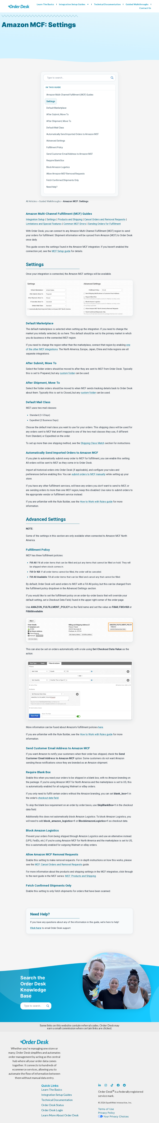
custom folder (67, 373)
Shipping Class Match (92, 443)
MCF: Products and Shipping (80, 876)
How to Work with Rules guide (96, 501)
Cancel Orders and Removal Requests (104, 219)
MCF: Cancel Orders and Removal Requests (58, 864)
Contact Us (145, 8)
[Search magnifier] (112, 78)
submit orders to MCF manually (88, 474)
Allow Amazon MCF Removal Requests (65, 173)
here (100, 727)
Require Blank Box (55, 160)
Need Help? (51, 187)
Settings (50, 101)
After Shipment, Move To (58, 121)
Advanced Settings (55, 140)
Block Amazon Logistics (58, 167)
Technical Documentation (107, 4)
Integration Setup (35, 219)
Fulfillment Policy (54, 147)
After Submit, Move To (57, 114)
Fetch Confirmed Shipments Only (62, 180)
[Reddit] (124, 1085)
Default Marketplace (56, 108)
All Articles (31, 201)
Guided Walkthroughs (137, 4)
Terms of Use (106, 1109)
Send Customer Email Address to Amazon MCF (69, 154)
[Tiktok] (112, 1085)
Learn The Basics (45, 4)
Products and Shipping (70, 219)
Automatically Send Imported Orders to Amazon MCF (72, 134)
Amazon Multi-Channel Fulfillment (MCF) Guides (69, 94)
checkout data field (48, 798)
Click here (35, 928)
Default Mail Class (55, 127)
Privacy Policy (106, 1112)
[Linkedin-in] (99, 1085)
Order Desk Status (52, 1105)
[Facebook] (118, 1085)
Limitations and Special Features (43, 223)
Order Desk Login (52, 1110)
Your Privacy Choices (116, 1116)
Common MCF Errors (75, 223)
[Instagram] (105, 1085)
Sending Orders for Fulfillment (104, 223)
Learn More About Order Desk (60, 1115)
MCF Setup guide (61, 251)
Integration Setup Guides (72, 4)
